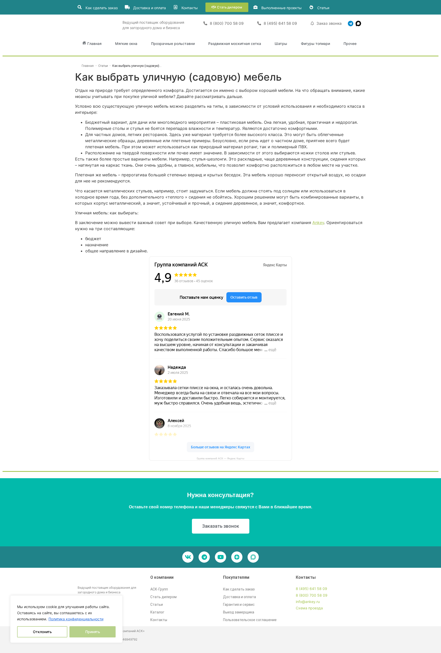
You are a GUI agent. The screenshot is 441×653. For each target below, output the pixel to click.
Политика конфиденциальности (75, 619)
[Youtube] (220, 557)
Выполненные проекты (281, 8)
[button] (226, 7)
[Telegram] (350, 24)
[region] (66, 619)
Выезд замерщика (238, 612)
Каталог (157, 612)
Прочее (350, 43)
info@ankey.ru (308, 601)
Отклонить (42, 632)
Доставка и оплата (149, 8)
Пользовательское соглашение (250, 620)
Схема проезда (309, 608)
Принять (92, 632)
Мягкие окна (126, 43)
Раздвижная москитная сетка (234, 43)
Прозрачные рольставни (173, 43)
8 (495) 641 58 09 (311, 588)
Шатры (281, 43)
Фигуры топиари (315, 43)
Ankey (318, 222)
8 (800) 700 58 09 (311, 595)
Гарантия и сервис (239, 604)
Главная (88, 66)
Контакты (189, 8)
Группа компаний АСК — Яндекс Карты (220, 458)
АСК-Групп (159, 589)
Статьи (323, 8)
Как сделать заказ (101, 8)
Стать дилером (163, 597)
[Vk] (187, 557)
